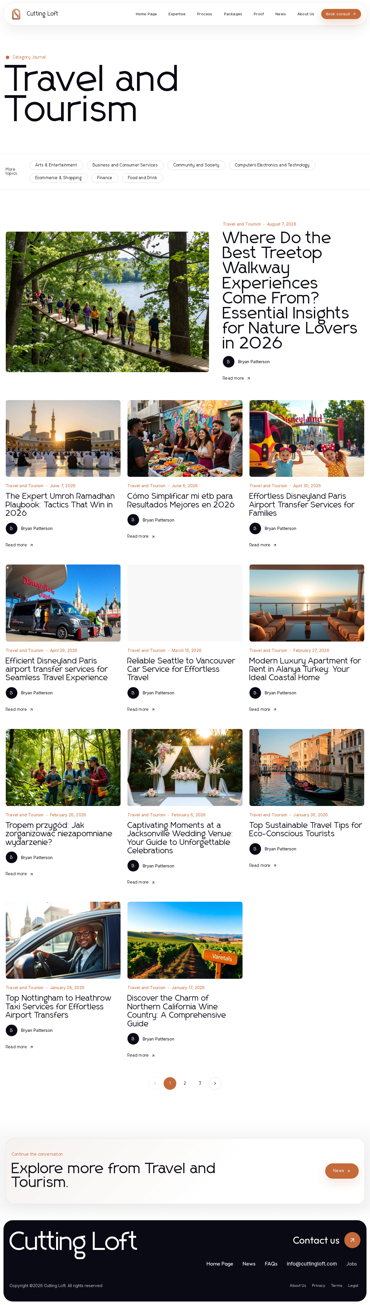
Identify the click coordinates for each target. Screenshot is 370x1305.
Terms (336, 1285)
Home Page (219, 1263)
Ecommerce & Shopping (59, 178)
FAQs (271, 1263)
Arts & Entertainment (56, 165)
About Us (298, 1285)
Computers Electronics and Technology (272, 165)
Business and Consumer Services (125, 165)
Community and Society (196, 165)
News (338, 1171)
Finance (104, 178)
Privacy (318, 1285)
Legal (353, 1285)
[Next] (215, 1083)
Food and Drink (142, 178)
